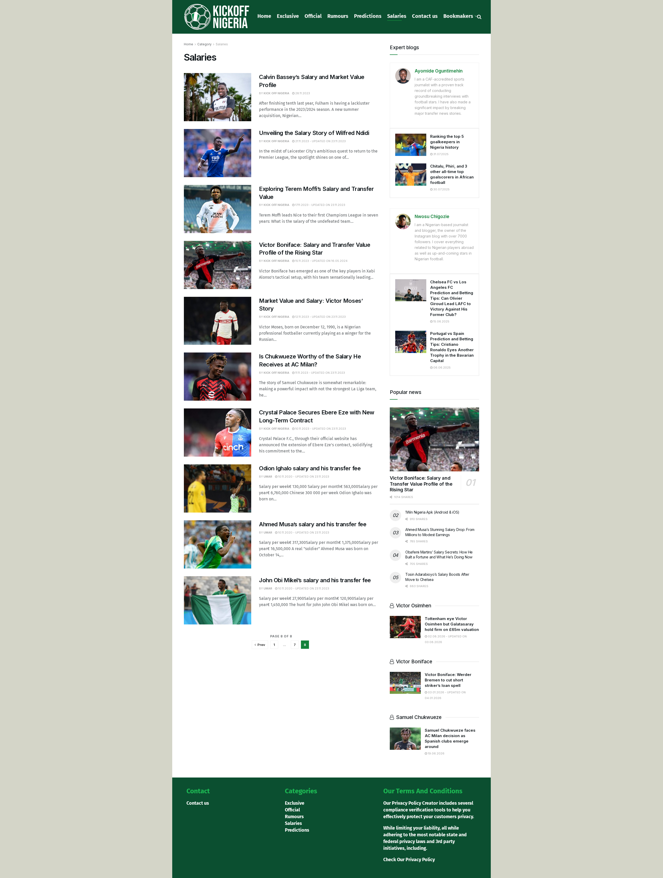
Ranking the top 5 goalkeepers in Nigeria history (447, 142)
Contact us (425, 16)
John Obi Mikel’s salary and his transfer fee (315, 580)
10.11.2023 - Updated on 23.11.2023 (320, 428)
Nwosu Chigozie (432, 216)
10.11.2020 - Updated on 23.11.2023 (303, 476)
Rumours (337, 16)
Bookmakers (458, 16)
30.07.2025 (441, 189)
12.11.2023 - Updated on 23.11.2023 (320, 317)
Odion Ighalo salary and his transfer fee (310, 468)
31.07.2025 (441, 154)
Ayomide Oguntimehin (439, 71)
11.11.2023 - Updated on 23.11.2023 (319, 373)
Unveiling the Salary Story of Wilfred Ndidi (314, 132)
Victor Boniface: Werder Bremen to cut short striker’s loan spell (448, 680)
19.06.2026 (435, 753)
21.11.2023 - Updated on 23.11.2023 (320, 141)
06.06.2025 (442, 367)
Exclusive (288, 16)
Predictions (367, 16)
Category (204, 44)
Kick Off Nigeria (276, 93)
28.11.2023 (302, 93)
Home (264, 16)
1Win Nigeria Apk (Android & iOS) (432, 512)
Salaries (396, 16)
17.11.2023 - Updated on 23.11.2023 (319, 205)
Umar (268, 476)
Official (313, 16)
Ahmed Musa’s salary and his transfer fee (312, 524)
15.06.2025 (441, 321)
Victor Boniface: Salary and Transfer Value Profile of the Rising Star (421, 483)
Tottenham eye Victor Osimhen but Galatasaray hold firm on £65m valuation (452, 624)
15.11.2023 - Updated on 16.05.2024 (321, 261)
